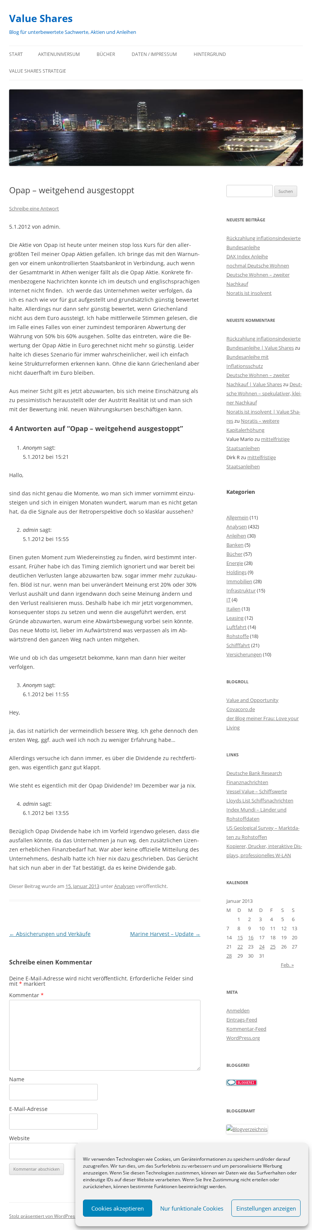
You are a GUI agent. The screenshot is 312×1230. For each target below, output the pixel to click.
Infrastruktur (241, 590)
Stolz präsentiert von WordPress (43, 1216)
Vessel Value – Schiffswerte (256, 791)
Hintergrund (210, 54)
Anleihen (236, 535)
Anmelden (238, 1010)
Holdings (236, 572)
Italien (233, 608)
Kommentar (26, 995)
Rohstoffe (237, 636)
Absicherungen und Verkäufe (50, 933)
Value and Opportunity (252, 700)
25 (272, 946)
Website (19, 1138)
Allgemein (237, 517)
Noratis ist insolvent (249, 293)
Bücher (106, 54)
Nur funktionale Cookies (191, 1208)
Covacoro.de (240, 709)
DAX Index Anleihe (247, 256)
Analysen (124, 886)
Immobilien (239, 581)
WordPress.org (243, 1037)
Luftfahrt (236, 627)
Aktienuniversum (59, 54)
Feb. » (287, 964)
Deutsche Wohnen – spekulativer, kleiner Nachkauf (264, 393)
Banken (235, 544)
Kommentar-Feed (246, 1028)
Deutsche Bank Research (254, 773)
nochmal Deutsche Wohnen (257, 265)
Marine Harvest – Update (165, 933)
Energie (234, 563)
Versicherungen (244, 654)
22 (240, 946)
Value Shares (41, 18)
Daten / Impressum (154, 54)
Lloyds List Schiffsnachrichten (259, 800)
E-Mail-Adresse (28, 1108)
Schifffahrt (238, 645)
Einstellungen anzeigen (266, 1208)
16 (250, 937)
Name (16, 1079)
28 (229, 955)
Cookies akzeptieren (117, 1208)
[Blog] (246, 1129)
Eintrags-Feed (241, 1019)
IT (228, 599)
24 (261, 946)
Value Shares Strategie (37, 71)
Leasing (235, 617)
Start (16, 54)
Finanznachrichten (247, 782)
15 (240, 937)
